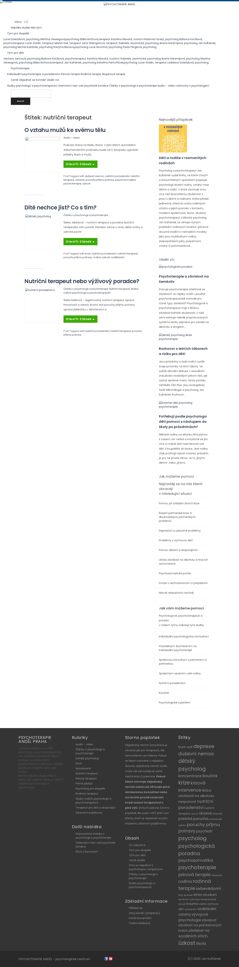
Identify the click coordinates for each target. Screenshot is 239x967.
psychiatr (204, 831)
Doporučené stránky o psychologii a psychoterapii (93, 836)
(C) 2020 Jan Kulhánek (204, 959)
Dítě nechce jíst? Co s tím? (60, 207)
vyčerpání (190, 909)
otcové (217, 813)
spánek (188, 895)
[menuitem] (21, 27)
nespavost (187, 801)
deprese (203, 746)
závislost (209, 920)
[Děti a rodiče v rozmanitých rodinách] (173, 138)
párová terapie (194, 875)
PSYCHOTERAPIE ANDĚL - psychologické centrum (54, 959)
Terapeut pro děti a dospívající (96, 807)
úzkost (86, 183)
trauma (192, 903)
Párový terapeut (86, 778)
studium (210, 894)
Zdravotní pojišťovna (89, 813)
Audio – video (84, 744)
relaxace (216, 875)
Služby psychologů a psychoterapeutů (142, 885)
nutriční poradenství (117, 176)
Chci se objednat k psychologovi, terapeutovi (146, 867)
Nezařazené (83, 768)
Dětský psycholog (87, 758)
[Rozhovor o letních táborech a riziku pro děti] (184, 337)
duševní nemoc (94, 176)
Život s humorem (87, 852)
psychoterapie (72, 183)
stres (197, 894)
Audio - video (71, 137)
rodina (97, 257)
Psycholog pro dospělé (90, 788)
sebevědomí (208, 888)
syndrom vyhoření (189, 899)
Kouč (79, 763)
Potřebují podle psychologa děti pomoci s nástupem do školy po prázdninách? (183, 421)
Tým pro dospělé (140, 850)
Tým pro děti (137, 855)
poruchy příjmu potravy (100, 180)
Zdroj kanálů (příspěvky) (144, 913)
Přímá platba (84, 783)
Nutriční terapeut (119, 289)
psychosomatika (125, 180)
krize (88, 253)
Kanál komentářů (140, 918)
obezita (194, 813)
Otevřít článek (80, 164)
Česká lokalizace (139, 923)
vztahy (184, 914)
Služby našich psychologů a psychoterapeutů (93, 800)
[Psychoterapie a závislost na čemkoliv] (175, 266)
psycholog (192, 838)
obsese (80, 180)
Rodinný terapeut (87, 793)
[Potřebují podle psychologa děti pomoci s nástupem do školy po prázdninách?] (184, 405)
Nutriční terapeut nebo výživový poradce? (81, 281)
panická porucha (193, 818)
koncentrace (190, 775)
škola (201, 943)
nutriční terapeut (127, 253)
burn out (185, 747)
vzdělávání (117, 257)
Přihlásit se (135, 908)
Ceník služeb (137, 860)
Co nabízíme (137, 845)
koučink (210, 775)
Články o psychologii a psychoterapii (85, 215)
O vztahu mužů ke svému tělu (65, 130)
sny (180, 895)
